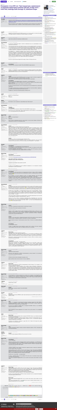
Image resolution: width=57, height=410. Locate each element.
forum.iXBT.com (32, 407)
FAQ (29, 405)
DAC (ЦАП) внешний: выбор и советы (49, 33)
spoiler (24, 385)
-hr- (41, 385)
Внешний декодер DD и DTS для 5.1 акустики (50, 23)
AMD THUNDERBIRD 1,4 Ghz (47, 109)
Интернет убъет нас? (47, 114)
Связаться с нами (18, 405)
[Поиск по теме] (40, 16)
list (33, 385)
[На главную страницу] (4, 1)
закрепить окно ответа (5, 388)
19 (12, 16)
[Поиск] (50, 1)
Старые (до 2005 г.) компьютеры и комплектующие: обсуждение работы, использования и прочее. (49, 29)
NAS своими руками (47, 31)
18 (11, 16)
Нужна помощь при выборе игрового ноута (50, 34)
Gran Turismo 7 (46, 22)
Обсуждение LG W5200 (47, 115)
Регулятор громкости (47, 36)
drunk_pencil (13, 168)
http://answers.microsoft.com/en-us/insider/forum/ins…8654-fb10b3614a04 (25, 157)
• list (32, 385)
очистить (18, 386)
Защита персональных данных (31, 406)
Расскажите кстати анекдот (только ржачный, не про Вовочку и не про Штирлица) (50, 32)
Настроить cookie (24, 406)
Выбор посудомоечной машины (49, 37)
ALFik (16, 168)
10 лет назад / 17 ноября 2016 (13, 37)
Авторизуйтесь (11, 397)
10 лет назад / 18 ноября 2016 (13, 325)
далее (15, 16)
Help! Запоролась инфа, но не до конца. (49, 106)
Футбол (45, 16)
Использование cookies (19, 406)
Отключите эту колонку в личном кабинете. (49, 120)
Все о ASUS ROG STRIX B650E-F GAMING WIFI (50, 75)
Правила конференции (24, 405)
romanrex (11, 168)
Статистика (32, 405)
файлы (16, 386)
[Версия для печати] (39, 16)
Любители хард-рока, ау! (48, 17)
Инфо (38, 37)
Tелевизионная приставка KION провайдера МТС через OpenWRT (49, 74)
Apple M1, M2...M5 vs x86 (47, 30)
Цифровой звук (3, 4)
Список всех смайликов (5, 387)
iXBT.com (17, 407)
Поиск (28, 405)
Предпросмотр (20, 397)
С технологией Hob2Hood (51, 8)
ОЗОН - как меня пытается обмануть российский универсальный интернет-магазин (49, 41)
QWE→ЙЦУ (11, 386)
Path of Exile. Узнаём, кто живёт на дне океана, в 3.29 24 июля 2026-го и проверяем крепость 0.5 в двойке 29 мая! (50, 39)
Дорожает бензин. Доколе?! (48, 20)
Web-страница (3, 81)
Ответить (40, 37)
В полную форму (39, 397)
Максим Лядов (11, 284)
